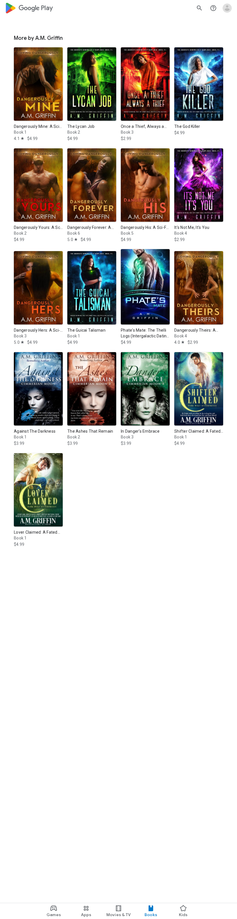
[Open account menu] (227, 8)
